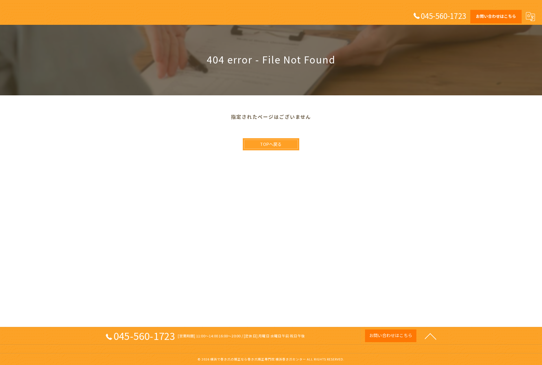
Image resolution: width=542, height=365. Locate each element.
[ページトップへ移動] (430, 336)
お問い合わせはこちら (496, 16)
